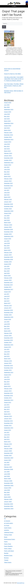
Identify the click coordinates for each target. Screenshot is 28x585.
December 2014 (8, 365)
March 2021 (7, 197)
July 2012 (6, 432)
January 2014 (7, 391)
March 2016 (7, 331)
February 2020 (8, 225)
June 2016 (7, 324)
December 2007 (8, 453)
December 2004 (8, 504)
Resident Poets (8, 555)
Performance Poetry (9, 539)
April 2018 (7, 273)
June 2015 (7, 351)
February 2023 (8, 153)
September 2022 (8, 162)
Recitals (6, 553)
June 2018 (7, 268)
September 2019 (8, 236)
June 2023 (7, 144)
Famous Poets (8, 534)
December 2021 (8, 183)
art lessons (7, 521)
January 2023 (8, 155)
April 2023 (7, 148)
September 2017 (8, 289)
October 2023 (8, 137)
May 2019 (6, 245)
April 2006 (7, 476)
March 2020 (7, 222)
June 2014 (7, 379)
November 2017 (8, 284)
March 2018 (7, 275)
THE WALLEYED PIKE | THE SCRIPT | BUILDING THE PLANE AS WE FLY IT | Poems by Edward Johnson (14, 78)
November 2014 (8, 368)
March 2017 (7, 303)
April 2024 (7, 128)
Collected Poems (8, 532)
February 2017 (8, 305)
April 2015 (7, 356)
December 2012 (8, 421)
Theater (6, 560)
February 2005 (8, 499)
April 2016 (7, 328)
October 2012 (7, 425)
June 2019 (7, 243)
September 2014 (8, 372)
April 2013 (7, 411)
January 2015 (7, 363)
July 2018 (6, 266)
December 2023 (8, 135)
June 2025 (7, 114)
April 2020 (7, 220)
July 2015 (6, 349)
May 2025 (7, 116)
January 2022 (8, 181)
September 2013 (8, 400)
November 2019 (8, 231)
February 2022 (8, 178)
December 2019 (8, 229)
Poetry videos (8, 548)
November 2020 (8, 206)
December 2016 (8, 310)
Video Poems (7, 562)
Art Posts (6, 525)
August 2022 (7, 165)
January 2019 (7, 254)
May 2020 (7, 218)
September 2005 (8, 485)
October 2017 (7, 287)
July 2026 (6, 105)
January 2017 (7, 308)
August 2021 (7, 188)
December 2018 (8, 257)
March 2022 (7, 176)
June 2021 (7, 192)
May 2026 (7, 107)
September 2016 (8, 317)
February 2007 (8, 467)
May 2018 (6, 271)
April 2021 (7, 195)
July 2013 (6, 404)
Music (5, 537)
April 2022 (7, 174)
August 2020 (7, 213)
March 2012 (7, 441)
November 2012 (8, 423)
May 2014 (6, 381)
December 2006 (8, 469)
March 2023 (7, 151)
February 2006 (8, 481)
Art (5, 518)
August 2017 (7, 291)
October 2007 (8, 455)
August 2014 (7, 374)
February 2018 (8, 278)
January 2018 (7, 280)
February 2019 (8, 252)
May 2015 (6, 354)
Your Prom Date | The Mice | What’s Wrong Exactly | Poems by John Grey (13, 85)
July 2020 (6, 215)
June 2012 (7, 434)
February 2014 (8, 388)
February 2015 (8, 361)
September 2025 (8, 109)
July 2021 (6, 190)
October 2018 (7, 261)
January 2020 (8, 227)
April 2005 (7, 494)
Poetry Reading (8, 546)
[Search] (4, 27)
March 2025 (7, 121)
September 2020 (8, 211)
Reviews (6, 557)
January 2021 (7, 201)
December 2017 (8, 282)
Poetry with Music (9, 551)
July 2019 (6, 241)
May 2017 (6, 298)
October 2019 (8, 234)
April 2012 (7, 439)
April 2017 (7, 301)
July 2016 (6, 321)
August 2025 (7, 111)
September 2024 (8, 123)
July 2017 (6, 294)
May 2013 (6, 409)
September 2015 (8, 344)
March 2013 (7, 414)
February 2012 (8, 444)
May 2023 (7, 146)
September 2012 (8, 427)
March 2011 (7, 446)
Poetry (6, 541)
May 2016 (6, 326)
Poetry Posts (7, 544)
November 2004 (8, 506)
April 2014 (7, 384)
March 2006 (7, 478)
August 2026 (7, 102)
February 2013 (8, 416)
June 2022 (7, 169)
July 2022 (6, 167)
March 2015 (7, 358)
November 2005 (8, 483)
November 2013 (8, 395)
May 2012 (6, 437)
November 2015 (8, 340)
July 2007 (6, 462)
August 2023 (7, 141)
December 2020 (8, 204)
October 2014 (8, 370)
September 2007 (8, 457)
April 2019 (7, 248)
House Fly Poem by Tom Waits (12, 73)
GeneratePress (20, 583)
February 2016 (8, 333)
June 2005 (7, 490)
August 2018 (7, 264)
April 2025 (7, 118)
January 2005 (8, 501)
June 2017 (7, 296)
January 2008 (8, 451)
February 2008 (8, 448)
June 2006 (7, 474)
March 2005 (7, 497)
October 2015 (7, 342)
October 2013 (8, 398)
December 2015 (8, 338)
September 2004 (8, 508)
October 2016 (8, 314)
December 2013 (8, 393)
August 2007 (7, 460)
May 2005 (7, 492)
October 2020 (8, 208)
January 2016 (7, 335)
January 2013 (7, 418)
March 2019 (7, 250)
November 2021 (8, 185)
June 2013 (7, 407)
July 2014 (6, 377)
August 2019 (7, 238)
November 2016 (8, 312)
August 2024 (7, 125)
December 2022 (8, 158)
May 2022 (7, 171)
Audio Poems (7, 527)
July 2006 (7, 471)
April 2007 (7, 464)
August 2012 (7, 430)
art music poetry (8, 523)
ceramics (6, 530)
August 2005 (7, 487)
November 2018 (8, 259)
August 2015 (7, 347)
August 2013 (7, 402)
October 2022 (8, 160)
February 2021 (8, 199)
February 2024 (8, 132)
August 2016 (7, 319)
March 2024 (7, 130)
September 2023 (8, 139)
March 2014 (7, 386)
